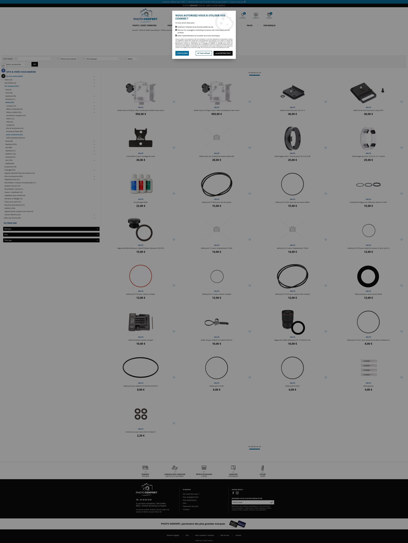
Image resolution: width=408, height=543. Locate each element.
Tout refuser (204, 53)
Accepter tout (224, 53)
